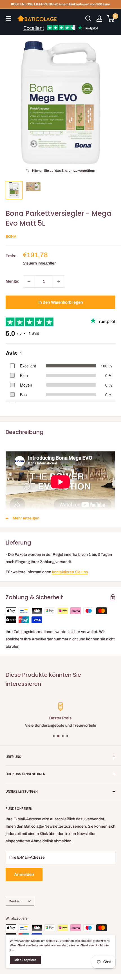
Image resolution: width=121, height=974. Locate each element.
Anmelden (24, 874)
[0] (110, 18)
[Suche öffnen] (88, 19)
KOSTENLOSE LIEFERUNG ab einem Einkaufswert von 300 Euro (60, 4)
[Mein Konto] (99, 19)
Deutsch (15, 901)
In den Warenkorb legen (60, 302)
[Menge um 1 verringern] (29, 281)
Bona (11, 237)
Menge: (12, 281)
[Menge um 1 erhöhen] (59, 281)
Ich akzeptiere (25, 960)
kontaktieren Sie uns (70, 572)
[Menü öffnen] (8, 18)
